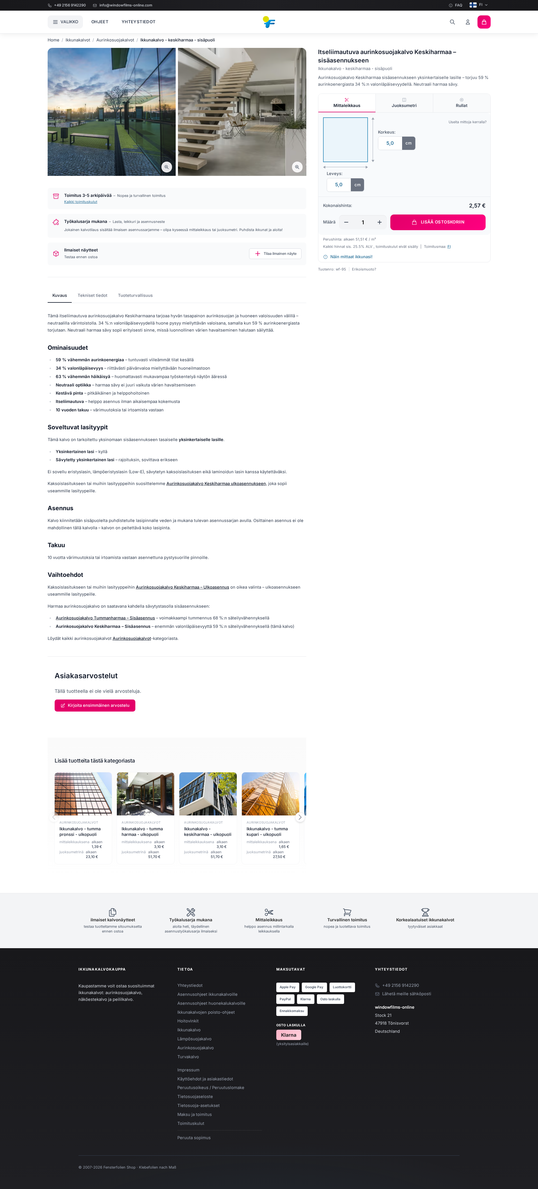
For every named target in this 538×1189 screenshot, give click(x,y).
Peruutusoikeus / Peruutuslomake (210, 1087)
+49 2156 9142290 (70, 5)
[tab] (347, 103)
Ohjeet (99, 21)
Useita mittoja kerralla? (468, 122)
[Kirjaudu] (468, 22)
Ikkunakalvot (78, 40)
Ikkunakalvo (189, 1029)
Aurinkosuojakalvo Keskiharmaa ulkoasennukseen (216, 483)
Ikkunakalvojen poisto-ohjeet (206, 1012)
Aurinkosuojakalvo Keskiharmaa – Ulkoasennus (182, 587)
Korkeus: (387, 132)
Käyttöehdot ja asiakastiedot (205, 1078)
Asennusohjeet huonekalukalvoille (211, 1003)
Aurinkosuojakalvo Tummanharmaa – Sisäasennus (105, 618)
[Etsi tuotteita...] (452, 22)
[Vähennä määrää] (346, 222)
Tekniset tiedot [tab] (92, 295)
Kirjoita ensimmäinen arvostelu (98, 705)
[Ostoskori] (484, 22)
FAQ (458, 5)
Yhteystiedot (139, 21)
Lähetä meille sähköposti (406, 993)
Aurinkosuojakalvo (195, 1047)
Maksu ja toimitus (194, 1114)
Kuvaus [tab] (59, 295)
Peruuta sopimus (194, 1137)
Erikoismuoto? (364, 269)
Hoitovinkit (188, 1021)
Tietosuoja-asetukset (198, 1105)
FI (480, 5)
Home (53, 40)
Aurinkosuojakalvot (115, 40)
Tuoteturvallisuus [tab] (135, 295)
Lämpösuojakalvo (194, 1038)
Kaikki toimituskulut (80, 202)
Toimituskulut (190, 1123)
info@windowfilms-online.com (125, 5)
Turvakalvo (188, 1056)
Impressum (188, 1070)
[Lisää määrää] (379, 222)
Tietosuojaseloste (195, 1096)
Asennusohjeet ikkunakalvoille (207, 994)
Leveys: (335, 173)
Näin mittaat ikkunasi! (351, 256)
